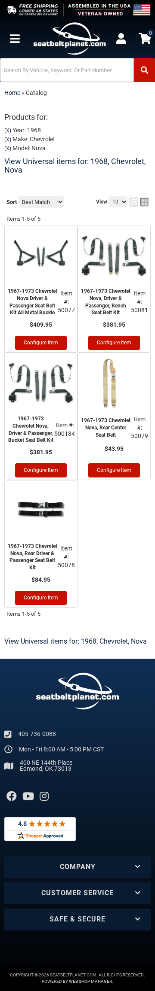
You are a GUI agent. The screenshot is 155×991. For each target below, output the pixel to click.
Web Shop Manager (90, 981)
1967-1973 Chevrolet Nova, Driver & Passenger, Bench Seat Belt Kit (105, 302)
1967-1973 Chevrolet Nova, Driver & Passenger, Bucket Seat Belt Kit (30, 429)
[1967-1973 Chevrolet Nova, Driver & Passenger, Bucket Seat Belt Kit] (41, 383)
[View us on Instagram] (44, 796)
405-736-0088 (37, 733)
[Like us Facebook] (11, 796)
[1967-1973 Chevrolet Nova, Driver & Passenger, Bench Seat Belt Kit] (114, 255)
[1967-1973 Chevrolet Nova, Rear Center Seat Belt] (114, 383)
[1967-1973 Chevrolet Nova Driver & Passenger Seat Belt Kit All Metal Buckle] (41, 255)
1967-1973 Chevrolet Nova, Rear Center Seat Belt (105, 427)
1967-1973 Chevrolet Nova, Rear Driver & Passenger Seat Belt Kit (32, 557)
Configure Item (41, 343)
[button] (77, 70)
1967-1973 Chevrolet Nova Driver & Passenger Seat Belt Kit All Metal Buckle (32, 302)
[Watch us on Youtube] (28, 796)
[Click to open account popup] (121, 38)
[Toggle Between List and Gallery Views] (139, 202)
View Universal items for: (75, 165)
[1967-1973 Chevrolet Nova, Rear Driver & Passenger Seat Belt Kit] (41, 510)
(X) (7, 131)
